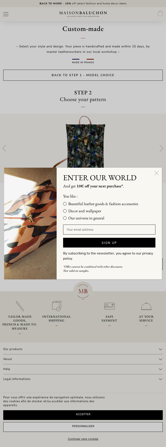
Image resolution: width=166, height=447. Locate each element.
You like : (70, 196)
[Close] (156, 173)
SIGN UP (109, 242)
